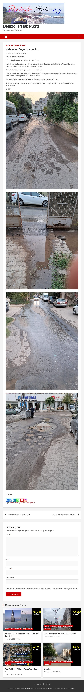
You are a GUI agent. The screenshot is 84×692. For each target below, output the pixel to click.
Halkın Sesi (15, 45)
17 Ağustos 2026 (10, 639)
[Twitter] (10, 499)
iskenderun (24, 503)
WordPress (71, 688)
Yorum (8, 535)
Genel (8, 45)
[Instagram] (25, 499)
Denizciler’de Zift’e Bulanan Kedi (19, 515)
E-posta (9, 568)
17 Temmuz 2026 (50, 672)
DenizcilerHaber (21, 53)
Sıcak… (47, 669)
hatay (18, 503)
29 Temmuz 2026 (10, 674)
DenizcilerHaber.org (21, 26)
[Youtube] (22, 499)
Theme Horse (47, 688)
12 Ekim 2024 (10, 53)
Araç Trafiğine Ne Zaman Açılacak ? (60, 634)
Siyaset (23, 45)
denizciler (12, 503)
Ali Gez (19, 639)
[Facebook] (7, 499)
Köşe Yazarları (16, 629)
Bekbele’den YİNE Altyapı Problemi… (64, 515)
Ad (7, 559)
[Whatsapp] (17, 499)
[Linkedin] (14, 499)
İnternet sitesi (10, 577)
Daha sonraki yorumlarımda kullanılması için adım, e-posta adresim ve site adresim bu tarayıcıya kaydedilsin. (42, 589)
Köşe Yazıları (27, 629)
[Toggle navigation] (6, 36)
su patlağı (31, 503)
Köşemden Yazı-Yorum (15, 605)
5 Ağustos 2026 (49, 636)
